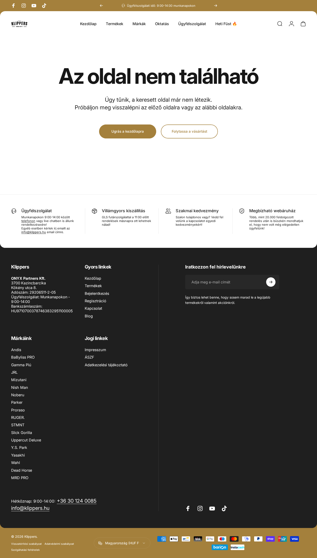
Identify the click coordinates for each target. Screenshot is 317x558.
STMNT (17, 425)
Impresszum (95, 349)
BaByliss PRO (23, 357)
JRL (14, 372)
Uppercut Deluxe (26, 440)
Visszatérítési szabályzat (26, 543)
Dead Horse (21, 470)
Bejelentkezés (97, 293)
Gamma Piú (21, 365)
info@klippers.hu (33, 232)
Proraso (18, 410)
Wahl (15, 462)
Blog (89, 316)
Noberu (17, 395)
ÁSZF (89, 357)
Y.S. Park (19, 447)
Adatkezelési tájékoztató (106, 365)
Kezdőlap (93, 278)
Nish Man (19, 387)
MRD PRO (19, 477)
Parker (17, 402)
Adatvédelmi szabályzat (59, 543)
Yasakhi (18, 455)
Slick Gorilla (21, 432)
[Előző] (101, 5)
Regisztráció (95, 301)
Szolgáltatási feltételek (25, 549)
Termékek (93, 285)
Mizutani (18, 379)
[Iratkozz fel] (270, 282)
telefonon (28, 221)
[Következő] (215, 5)
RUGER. (18, 417)
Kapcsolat (93, 308)
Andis (16, 349)
